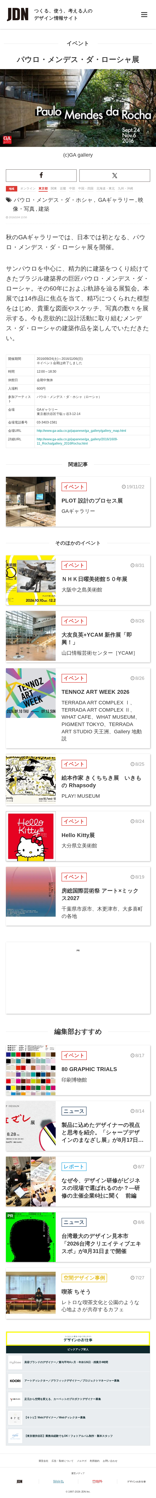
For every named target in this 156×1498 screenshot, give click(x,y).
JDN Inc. (85, 1491)
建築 (43, 209)
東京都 (43, 188)
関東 (54, 188)
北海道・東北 (105, 188)
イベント (78, 43)
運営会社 (43, 1461)
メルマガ (82, 1461)
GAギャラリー (116, 200)
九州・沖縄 (125, 188)
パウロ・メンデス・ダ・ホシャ (53, 200)
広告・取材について (63, 1461)
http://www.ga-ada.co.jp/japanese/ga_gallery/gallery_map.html (81, 430)
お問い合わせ (110, 1461)
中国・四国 (85, 188)
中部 (72, 188)
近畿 (63, 188)
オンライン (28, 188)
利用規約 (95, 1461)
